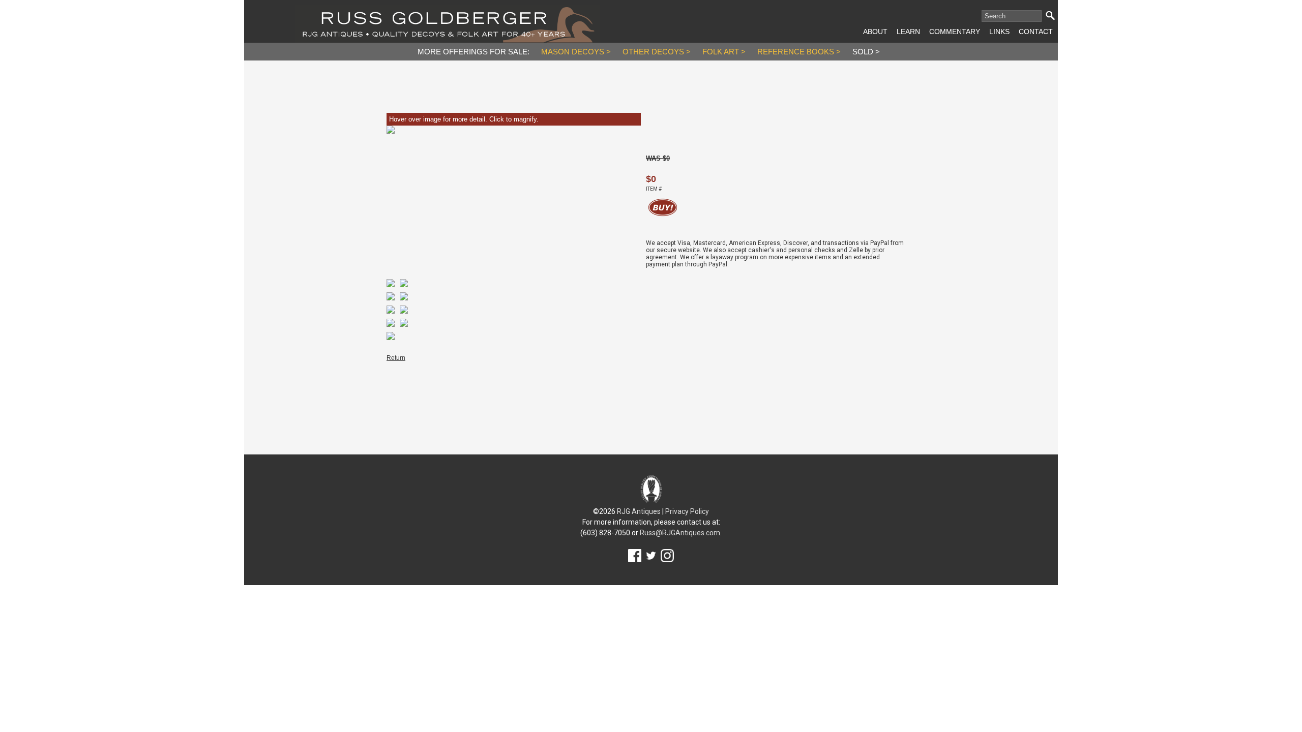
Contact (1036, 31)
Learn (908, 31)
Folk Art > (724, 51)
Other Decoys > (657, 51)
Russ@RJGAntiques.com (680, 533)
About (875, 31)
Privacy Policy (687, 511)
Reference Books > (799, 51)
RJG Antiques (639, 511)
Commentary (954, 31)
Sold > (866, 51)
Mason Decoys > (576, 51)
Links (999, 31)
